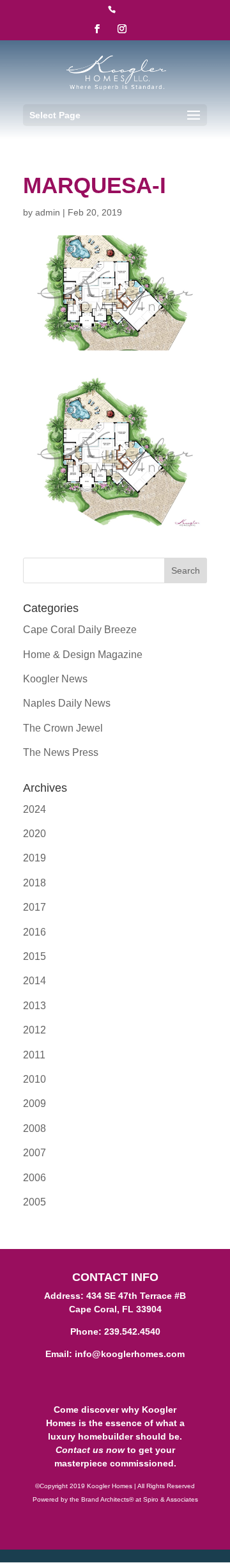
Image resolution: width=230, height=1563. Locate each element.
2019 (34, 857)
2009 (34, 1103)
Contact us (79, 1450)
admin (47, 212)
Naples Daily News (67, 703)
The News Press (60, 752)
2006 (34, 1177)
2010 (34, 1079)
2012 (34, 1030)
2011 (34, 1054)
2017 (34, 907)
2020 (34, 833)
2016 (34, 932)
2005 (34, 1202)
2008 (34, 1128)
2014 (34, 980)
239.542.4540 (132, 1331)
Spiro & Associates (170, 1499)
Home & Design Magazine (82, 654)
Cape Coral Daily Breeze (80, 629)
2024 (34, 809)
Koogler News (55, 678)
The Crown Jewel (63, 728)
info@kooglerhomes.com (130, 1354)
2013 (34, 1005)
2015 (34, 956)
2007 (34, 1152)
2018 (34, 882)
